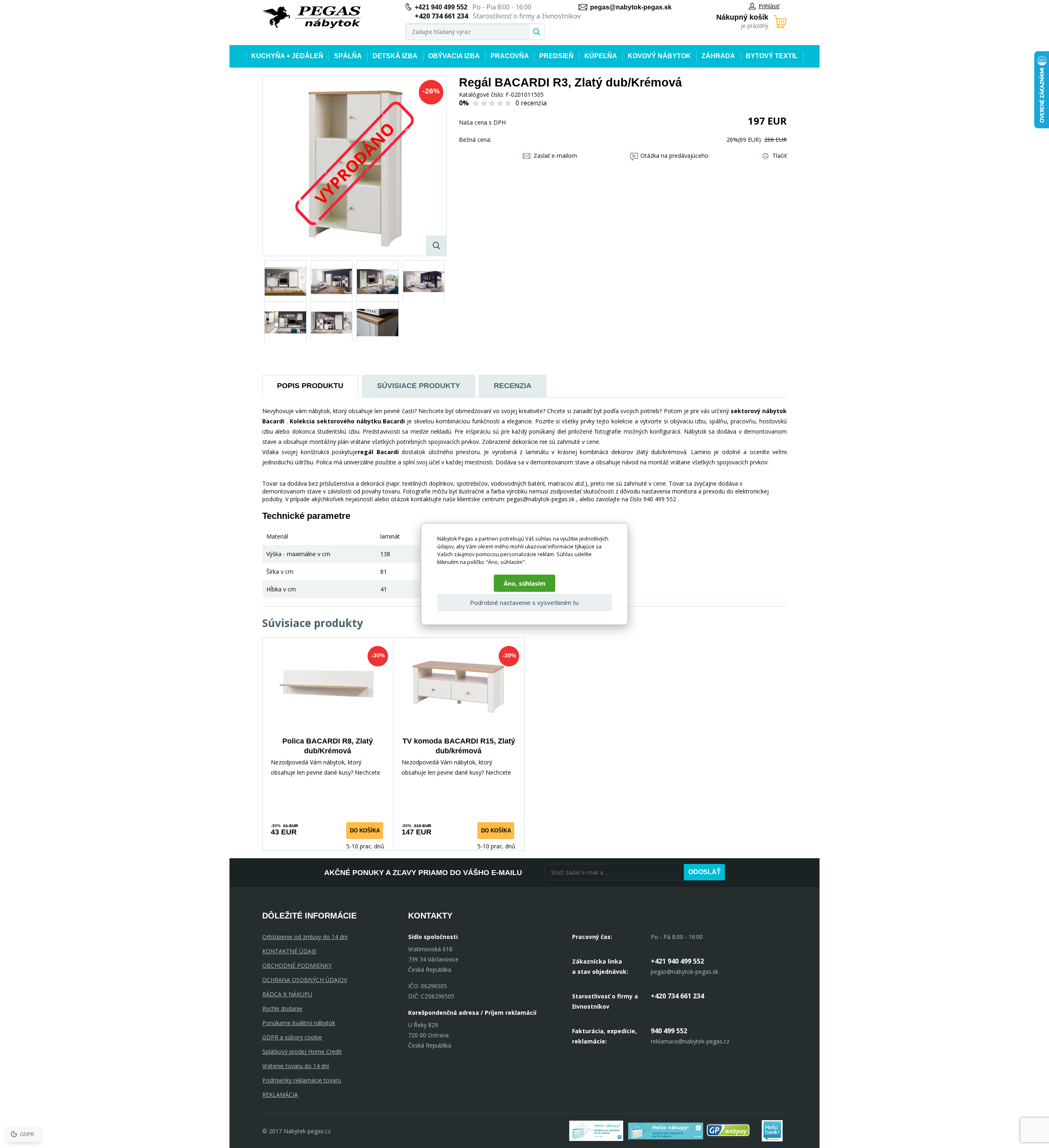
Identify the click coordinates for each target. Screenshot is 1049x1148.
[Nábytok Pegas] (311, 17)
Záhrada (718, 55)
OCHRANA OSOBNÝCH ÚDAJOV (304, 980)
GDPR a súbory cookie (292, 1037)
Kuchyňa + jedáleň (287, 55)
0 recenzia (531, 102)
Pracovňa (509, 55)
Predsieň (556, 55)
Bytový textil (772, 55)
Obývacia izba (454, 55)
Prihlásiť (768, 6)
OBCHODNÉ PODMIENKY (297, 965)
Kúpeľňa (600, 55)
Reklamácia (280, 1094)
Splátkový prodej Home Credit (302, 1051)
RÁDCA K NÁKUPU (287, 994)
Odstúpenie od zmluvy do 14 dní (304, 937)
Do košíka (365, 830)
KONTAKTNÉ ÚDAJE (289, 951)
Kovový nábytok (659, 55)
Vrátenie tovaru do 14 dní (295, 1066)
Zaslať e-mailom (555, 155)
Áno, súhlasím (524, 583)
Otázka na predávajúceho (674, 155)
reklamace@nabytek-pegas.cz (690, 1041)
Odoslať (704, 871)
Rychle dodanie (282, 1008)
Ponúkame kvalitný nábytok (298, 1023)
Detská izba (395, 55)
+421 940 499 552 (441, 7)
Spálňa (348, 55)
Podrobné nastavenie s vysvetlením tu (524, 602)
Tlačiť (779, 155)
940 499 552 (669, 1030)
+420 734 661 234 (677, 995)
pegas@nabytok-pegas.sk (631, 7)
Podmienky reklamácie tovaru (301, 1080)
